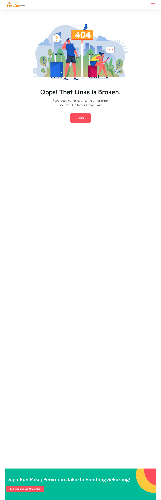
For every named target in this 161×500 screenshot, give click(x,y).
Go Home (80, 117)
